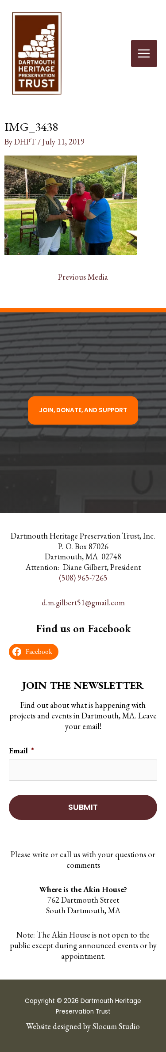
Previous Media (83, 277)
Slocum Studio (116, 1026)
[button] (83, 410)
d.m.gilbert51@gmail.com (83, 602)
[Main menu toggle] (144, 53)
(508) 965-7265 (83, 578)
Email (21, 750)
